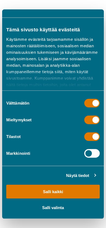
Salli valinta (53, 207)
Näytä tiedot (77, 175)
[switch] (92, 120)
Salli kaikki (53, 191)
